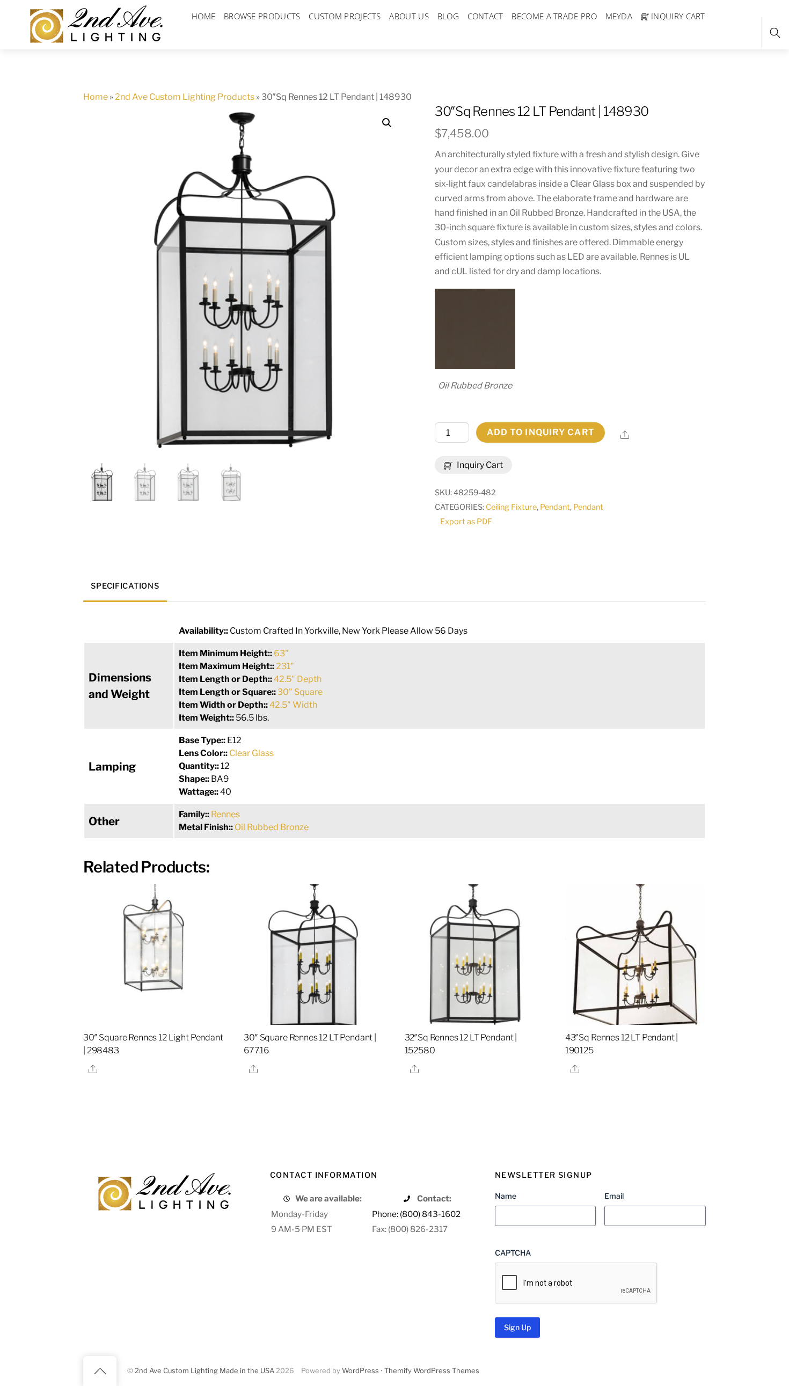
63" (281, 653)
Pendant (555, 507)
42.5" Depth (298, 679)
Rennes (225, 814)
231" (285, 666)
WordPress (360, 1371)
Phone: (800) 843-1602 (416, 1214)
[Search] (775, 33)
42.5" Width (293, 705)
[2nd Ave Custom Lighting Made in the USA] (95, 23)
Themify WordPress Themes (431, 1371)
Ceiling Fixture (511, 507)
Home (95, 97)
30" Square (300, 692)
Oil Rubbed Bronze (272, 827)
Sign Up (517, 1327)
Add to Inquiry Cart (541, 432)
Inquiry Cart (479, 465)
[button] (387, 123)
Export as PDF (466, 521)
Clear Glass (251, 753)
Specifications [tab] (125, 586)
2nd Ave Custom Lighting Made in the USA (204, 1371)
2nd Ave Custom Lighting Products (184, 97)
